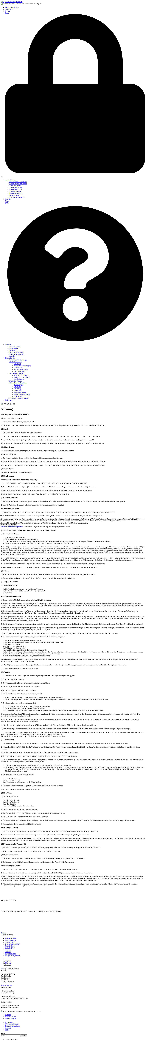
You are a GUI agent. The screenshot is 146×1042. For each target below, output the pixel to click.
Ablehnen (13, 524)
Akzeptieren (4, 524)
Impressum (19, 527)
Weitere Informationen (7, 527)
